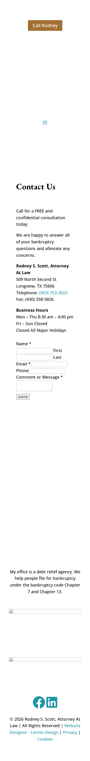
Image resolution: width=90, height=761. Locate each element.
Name (23, 343)
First (57, 350)
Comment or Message (39, 377)
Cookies (45, 739)
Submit (23, 397)
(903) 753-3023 (53, 292)
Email (23, 364)
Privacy (70, 732)
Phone (22, 370)
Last (57, 357)
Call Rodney (45, 25)
